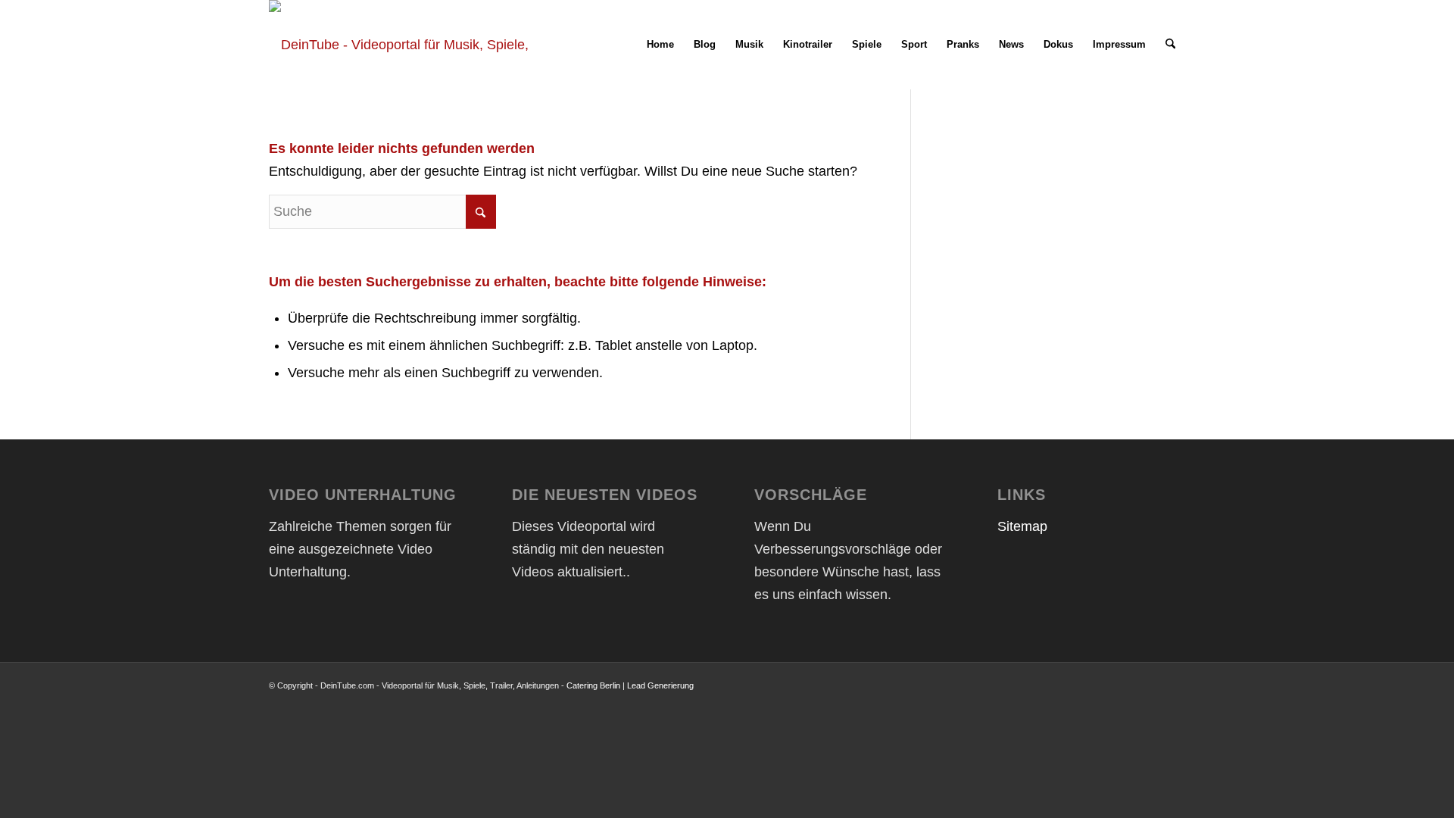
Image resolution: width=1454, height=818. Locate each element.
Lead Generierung (660, 685)
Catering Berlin (593, 685)
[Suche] (1170, 44)
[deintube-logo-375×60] (403, 44)
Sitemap (1022, 526)
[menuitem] (660, 44)
